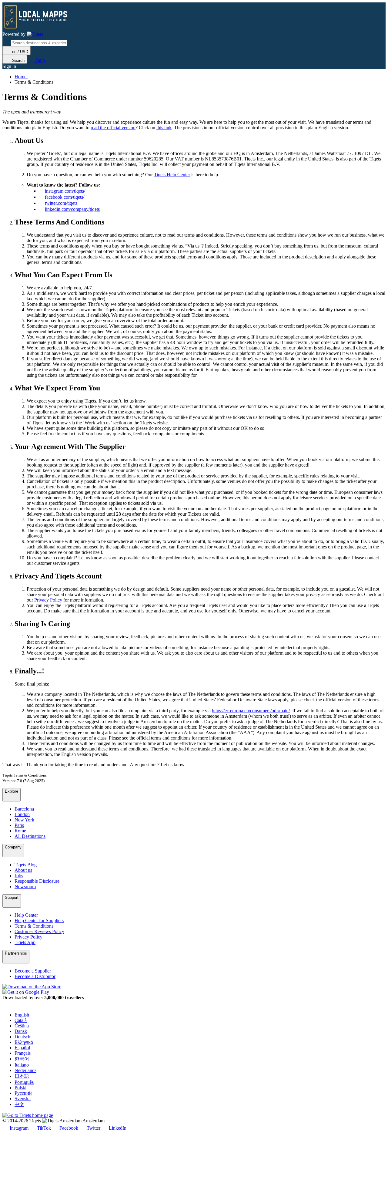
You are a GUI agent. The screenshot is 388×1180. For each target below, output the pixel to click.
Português (24, 1082)
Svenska (23, 1098)
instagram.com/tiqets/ (65, 191)
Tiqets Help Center (172, 174)
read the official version (113, 127)
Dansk (21, 1031)
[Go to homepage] (35, 34)
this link (164, 127)
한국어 (22, 1058)
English (22, 1014)
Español (22, 1047)
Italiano (22, 1064)
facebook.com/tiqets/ (64, 197)
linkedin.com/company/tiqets (72, 209)
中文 (19, 1104)
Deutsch (22, 1036)
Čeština (22, 1025)
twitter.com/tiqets (61, 203)
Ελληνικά (24, 1042)
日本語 (22, 1076)
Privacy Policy (48, 599)
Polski (20, 1087)
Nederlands (25, 1070)
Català (21, 1020)
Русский (23, 1093)
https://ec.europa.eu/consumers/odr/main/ (251, 710)
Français (23, 1053)
